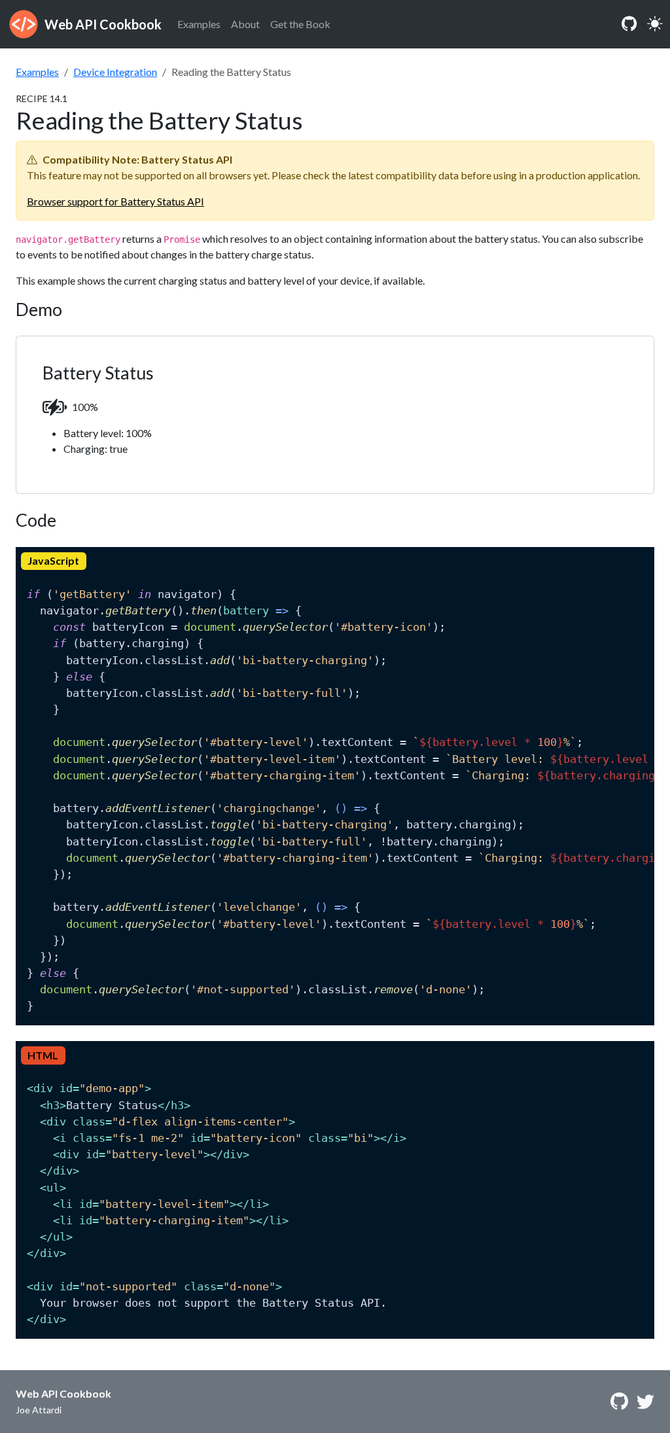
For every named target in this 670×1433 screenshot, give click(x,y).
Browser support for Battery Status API (115, 201)
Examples (198, 24)
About (245, 24)
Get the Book (300, 24)
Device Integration (115, 71)
